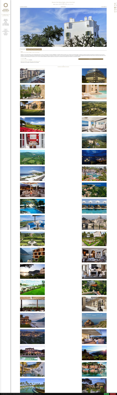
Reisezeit (35, 49)
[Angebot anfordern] (115, 9)
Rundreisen (6, 20)
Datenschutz (5, 33)
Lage (31, 49)
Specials (5, 22)
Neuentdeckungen (6, 23)
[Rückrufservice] (115, 11)
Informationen (23, 49)
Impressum (6, 34)
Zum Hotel (32, 74)
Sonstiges (39, 49)
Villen (6, 21)
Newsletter (6, 30)
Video (28, 49)
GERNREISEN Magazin (5, 31)
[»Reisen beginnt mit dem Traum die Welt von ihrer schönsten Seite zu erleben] (6, 7)
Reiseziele (5, 19)
